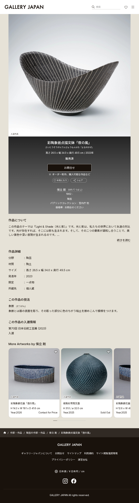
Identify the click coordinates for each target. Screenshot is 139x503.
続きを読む (124, 240)
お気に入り (126, 8)
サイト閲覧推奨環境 (107, 453)
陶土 (29, 264)
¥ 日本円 (73, 471)
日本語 (62, 471)
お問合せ (69, 167)
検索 (98, 6)
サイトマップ (74, 453)
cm (82, 471)
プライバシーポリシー (63, 459)
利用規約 (89, 453)
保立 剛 (69, 189)
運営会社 (82, 459)
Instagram (65, 481)
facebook (73, 481)
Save (55, 352)
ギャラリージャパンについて (36, 453)
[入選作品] (69, 75)
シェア (80, 180)
